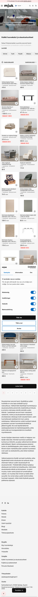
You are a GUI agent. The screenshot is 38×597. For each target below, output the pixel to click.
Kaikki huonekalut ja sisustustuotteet (13, 559)
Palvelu (3, 514)
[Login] (32, 5)
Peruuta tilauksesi (7, 566)
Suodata (18, 590)
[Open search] (29, 5)
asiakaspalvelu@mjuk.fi (9, 577)
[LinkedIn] (8, 503)
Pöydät (20, 54)
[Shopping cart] (35, 5)
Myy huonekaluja (7, 545)
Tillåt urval (19, 323)
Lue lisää (4, 48)
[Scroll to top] (3, 593)
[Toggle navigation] (2, 6)
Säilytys (28, 54)
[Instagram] (5, 503)
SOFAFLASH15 (27, 1)
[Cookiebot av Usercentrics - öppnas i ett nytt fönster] (28, 267)
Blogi (3, 526)
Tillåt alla (19, 318)
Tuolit (12, 54)
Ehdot (3, 520)
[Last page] (34, 392)
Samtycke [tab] (7, 272)
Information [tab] (19, 272)
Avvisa (19, 328)
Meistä (3, 517)
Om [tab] (31, 272)
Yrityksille (4, 552)
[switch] (33, 298)
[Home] (8, 5)
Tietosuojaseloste (7, 533)
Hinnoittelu (5, 548)
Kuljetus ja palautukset (9, 563)
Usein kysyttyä (6, 523)
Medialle (4, 530)
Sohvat (5, 54)
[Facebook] (2, 503)
